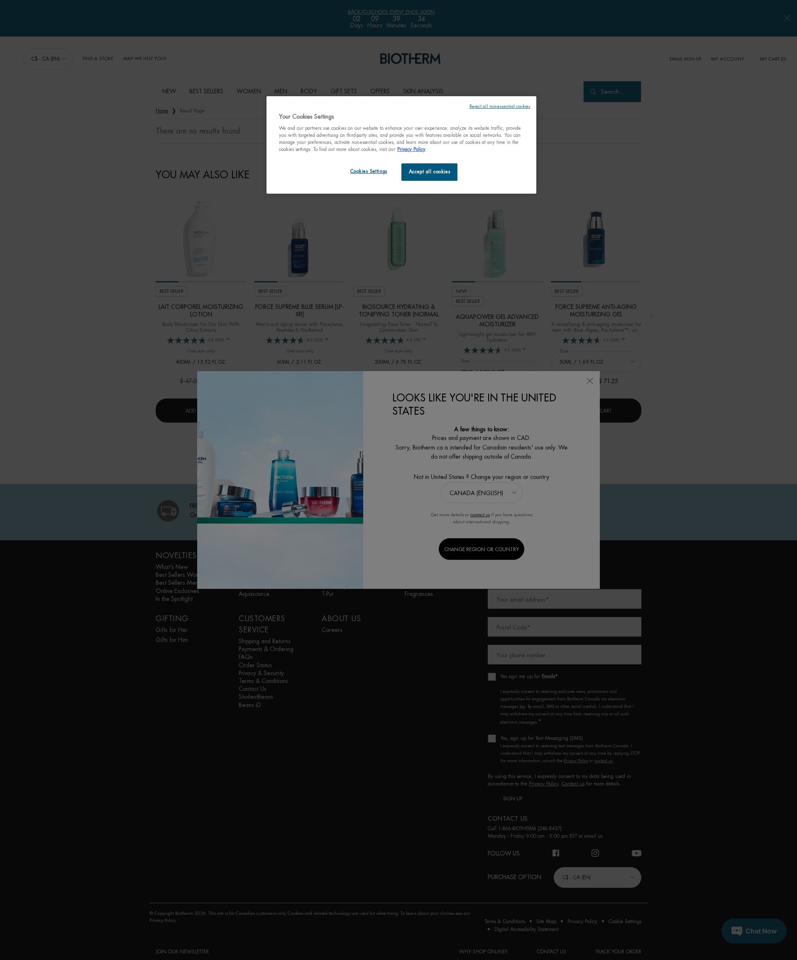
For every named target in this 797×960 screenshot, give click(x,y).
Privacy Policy (411, 149)
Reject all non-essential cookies (499, 106)
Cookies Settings (368, 171)
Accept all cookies (429, 172)
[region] (401, 145)
